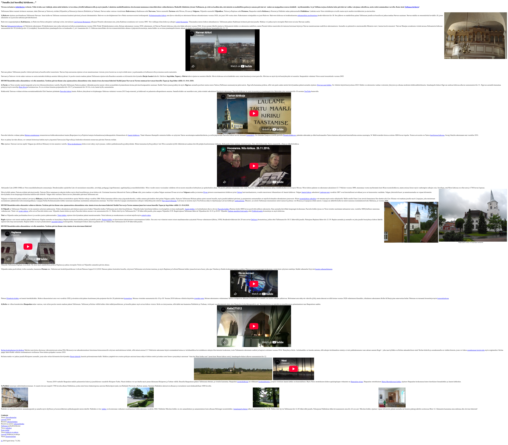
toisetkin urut (199, 298)
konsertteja (250, 135)
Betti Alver (23, 87)
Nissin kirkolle (75, 356)
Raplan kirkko (107, 220)
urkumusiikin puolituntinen (308, 15)
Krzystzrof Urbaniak (169, 201)
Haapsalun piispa (357, 382)
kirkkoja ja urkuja (11, 432)
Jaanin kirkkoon (134, 135)
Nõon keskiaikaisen (74, 144)
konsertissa (128, 298)
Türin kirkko (62, 215)
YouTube (307, 91)
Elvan (205, 192)
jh (2, 441)
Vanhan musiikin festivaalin (238, 211)
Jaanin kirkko (190, 209)
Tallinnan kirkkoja (412, 7)
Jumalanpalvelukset (240, 409)
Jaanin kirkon (306, 192)
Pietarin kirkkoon (289, 135)
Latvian (4, 419)
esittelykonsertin (182, 22)
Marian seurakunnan (32, 135)
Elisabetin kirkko (12, 298)
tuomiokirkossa (242, 382)
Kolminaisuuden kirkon (157, 15)
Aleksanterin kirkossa (14, 26)
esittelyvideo (146, 215)
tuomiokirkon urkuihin (308, 199)
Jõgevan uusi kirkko (324, 85)
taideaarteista (239, 201)
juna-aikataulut (10, 417)
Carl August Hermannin (82, 22)
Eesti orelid (5, 430)
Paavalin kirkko (223, 209)
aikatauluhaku (12, 422)
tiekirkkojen (20, 7)
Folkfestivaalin (257, 211)
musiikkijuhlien (57, 222)
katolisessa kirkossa (437, 135)
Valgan (239, 192)
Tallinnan (4, 426)
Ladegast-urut (325, 192)
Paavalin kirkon (65, 91)
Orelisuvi (254, 220)
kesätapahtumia (264, 382)
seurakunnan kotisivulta (476, 350)
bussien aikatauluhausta (323, 269)
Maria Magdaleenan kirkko (391, 382)
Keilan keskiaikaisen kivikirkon (12, 350)
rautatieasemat (10, 436)
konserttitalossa (443, 298)
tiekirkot (8, 428)
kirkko (104, 409)
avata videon (23, 211)
